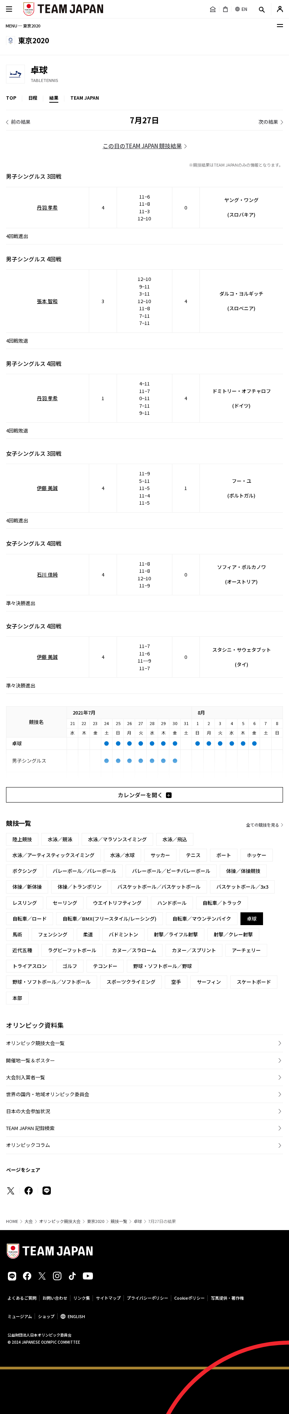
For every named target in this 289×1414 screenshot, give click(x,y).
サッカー (160, 855)
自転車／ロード (29, 918)
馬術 (17, 934)
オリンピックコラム (28, 1144)
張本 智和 (47, 301)
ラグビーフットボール (72, 950)
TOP (11, 97)
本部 (17, 997)
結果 (53, 97)
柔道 (88, 934)
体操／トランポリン (80, 886)
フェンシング (52, 934)
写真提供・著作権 (227, 1298)
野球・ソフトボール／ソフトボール (51, 981)
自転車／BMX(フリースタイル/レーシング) (109, 918)
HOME (12, 1221)
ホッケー (256, 855)
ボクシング (24, 870)
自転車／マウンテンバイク (201, 918)
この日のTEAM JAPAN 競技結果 (142, 146)
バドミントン (123, 934)
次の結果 (268, 121)
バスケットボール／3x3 (242, 886)
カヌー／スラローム (134, 950)
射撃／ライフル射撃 (176, 934)
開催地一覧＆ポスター (30, 1060)
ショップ (46, 1316)
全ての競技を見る (262, 825)
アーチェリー (246, 950)
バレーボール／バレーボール (84, 870)
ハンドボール (172, 902)
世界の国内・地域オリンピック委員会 (47, 1094)
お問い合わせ (55, 1298)
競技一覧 (119, 1221)
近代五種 (22, 950)
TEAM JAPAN (84, 97)
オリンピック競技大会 (60, 1221)
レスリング (24, 902)
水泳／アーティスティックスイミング (53, 855)
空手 (176, 981)
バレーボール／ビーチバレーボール (171, 870)
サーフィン (209, 981)
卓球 (138, 1221)
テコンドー (105, 965)
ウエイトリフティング (117, 902)
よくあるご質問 (22, 1298)
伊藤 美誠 (47, 488)
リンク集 (81, 1298)
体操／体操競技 (243, 870)
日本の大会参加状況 (28, 1111)
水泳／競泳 (60, 839)
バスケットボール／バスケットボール (159, 886)
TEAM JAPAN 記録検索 (30, 1128)
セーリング (65, 902)
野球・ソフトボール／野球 (162, 965)
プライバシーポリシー (147, 1298)
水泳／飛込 (175, 839)
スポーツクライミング (130, 981)
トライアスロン (29, 965)
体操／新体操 (27, 886)
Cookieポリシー (189, 1298)
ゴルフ (69, 965)
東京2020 (95, 1221)
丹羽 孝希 (47, 207)
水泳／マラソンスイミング (117, 839)
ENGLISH (76, 1316)
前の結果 (20, 121)
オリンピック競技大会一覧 (35, 1043)
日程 (32, 97)
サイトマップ (108, 1298)
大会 (28, 1221)
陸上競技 (22, 839)
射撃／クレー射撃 (233, 934)
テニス (193, 855)
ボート (223, 855)
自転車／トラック (222, 902)
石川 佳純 (47, 574)
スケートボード (254, 981)
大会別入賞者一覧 (25, 1077)
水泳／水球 (122, 855)
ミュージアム (20, 1316)
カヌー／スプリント (194, 950)
